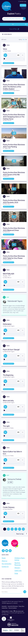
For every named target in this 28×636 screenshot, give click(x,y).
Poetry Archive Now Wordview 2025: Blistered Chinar (14, 229)
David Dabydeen (8, 509)
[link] (5, 55)
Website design (5, 611)
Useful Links (18, 570)
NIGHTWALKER (8, 274)
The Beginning (8, 375)
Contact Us (5, 566)
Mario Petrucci (7, 277)
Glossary (17, 568)
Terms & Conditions (12, 608)
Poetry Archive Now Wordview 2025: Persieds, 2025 (14, 201)
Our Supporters (6, 564)
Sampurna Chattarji (9, 428)
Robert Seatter (7, 51)
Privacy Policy (21, 606)
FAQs (16, 573)
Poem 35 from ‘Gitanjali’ (11, 350)
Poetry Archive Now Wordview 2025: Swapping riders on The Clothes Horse (14, 116)
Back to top (20, 534)
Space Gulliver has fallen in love (12, 452)
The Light (6, 426)
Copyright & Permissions (13, 606)
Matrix (11, 611)
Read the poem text (8, 63)
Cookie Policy (5, 608)
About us (4, 561)
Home (4, 558)
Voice (5, 49)
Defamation (7, 324)
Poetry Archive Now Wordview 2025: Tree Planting (14, 145)
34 (19, 529)
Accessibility (4, 606)
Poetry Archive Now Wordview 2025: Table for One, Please (14, 257)
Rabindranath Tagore (15, 301)
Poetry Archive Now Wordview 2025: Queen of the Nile (14, 173)
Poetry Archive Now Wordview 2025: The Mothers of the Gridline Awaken (14, 86)
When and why (8, 400)
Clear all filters (13, 29)
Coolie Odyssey (8, 507)
